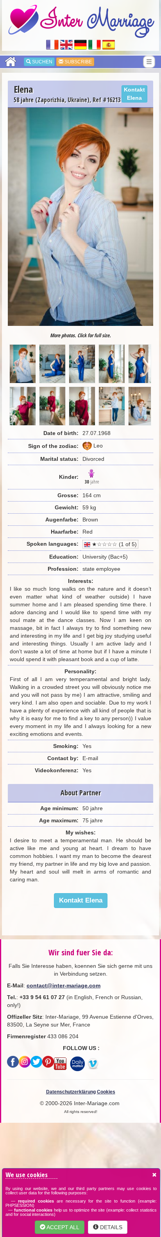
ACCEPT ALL (62, 1227)
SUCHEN (41, 62)
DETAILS (110, 1227)
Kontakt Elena (134, 93)
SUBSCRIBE (77, 62)
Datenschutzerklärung (71, 1092)
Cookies (106, 1092)
